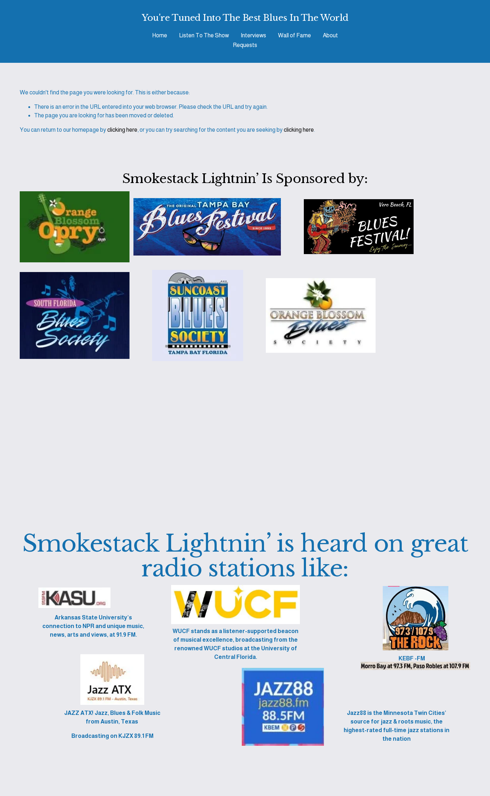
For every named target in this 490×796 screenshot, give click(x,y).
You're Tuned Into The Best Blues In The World (245, 18)
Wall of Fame (294, 35)
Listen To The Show (204, 35)
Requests (245, 45)
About (330, 35)
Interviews (253, 35)
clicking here (122, 130)
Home (159, 35)
